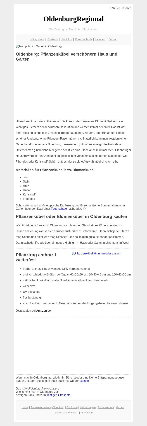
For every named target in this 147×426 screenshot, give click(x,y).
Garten (120, 407)
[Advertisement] (73, 90)
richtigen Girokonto (58, 395)
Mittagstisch (37, 39)
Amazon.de (43, 310)
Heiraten (100, 39)
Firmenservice (106, 407)
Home (25, 407)
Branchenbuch (83, 39)
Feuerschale (59, 208)
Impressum (87, 412)
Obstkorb (53, 39)
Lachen (84, 380)
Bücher (113, 39)
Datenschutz (71, 412)
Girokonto (72, 407)
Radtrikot (66, 39)
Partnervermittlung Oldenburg (47, 407)
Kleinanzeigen (88, 407)
